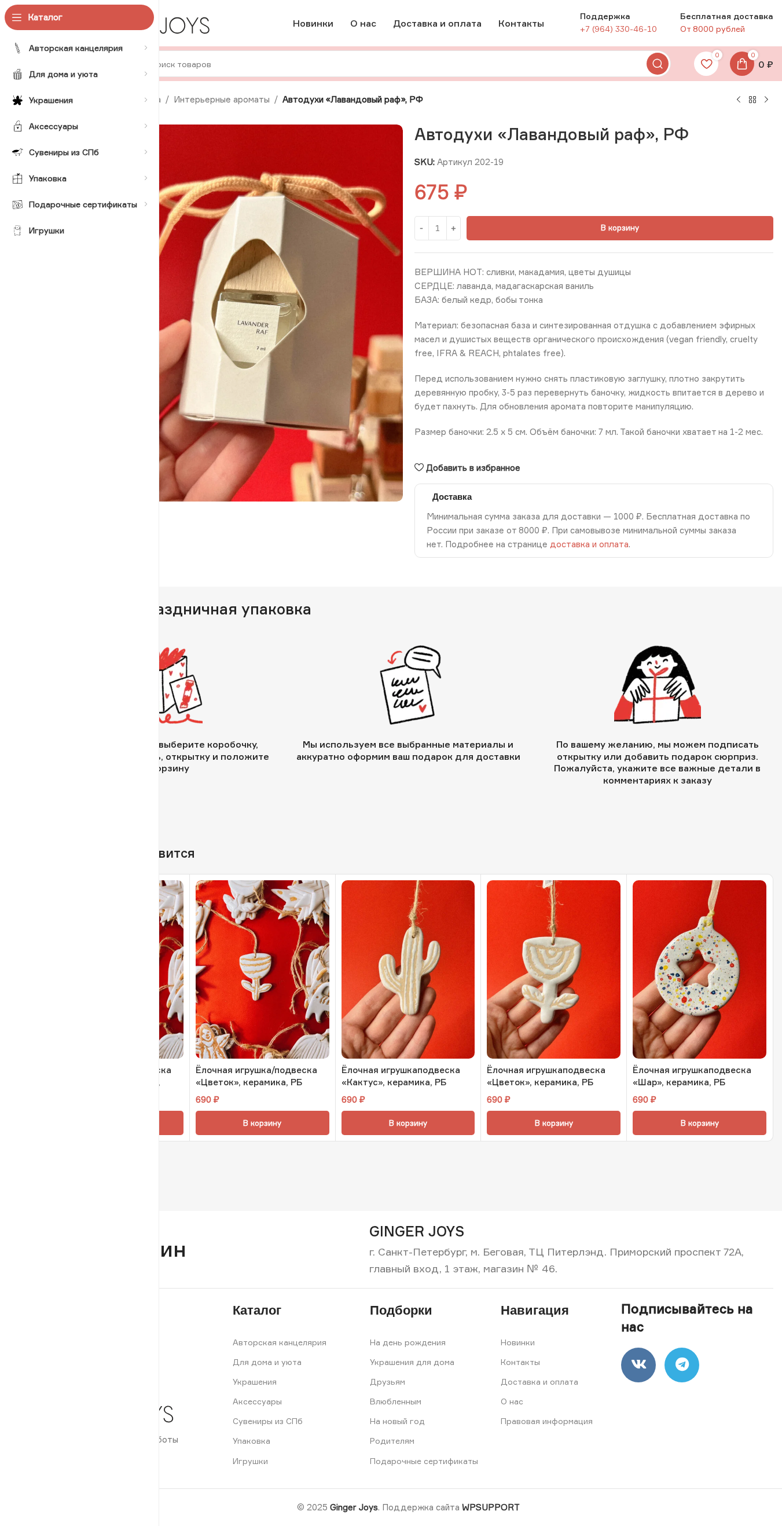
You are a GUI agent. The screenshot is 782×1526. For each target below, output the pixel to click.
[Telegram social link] (681, 1365)
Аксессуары (257, 1401)
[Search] (658, 64)
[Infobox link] (416, 1231)
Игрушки (250, 1461)
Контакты (520, 1362)
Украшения (255, 1381)
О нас (512, 1401)
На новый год (397, 1421)
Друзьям (387, 1381)
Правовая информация (547, 1421)
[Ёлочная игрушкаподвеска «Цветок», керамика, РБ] (554, 969)
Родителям (392, 1441)
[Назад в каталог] (752, 100)
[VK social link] (638, 1365)
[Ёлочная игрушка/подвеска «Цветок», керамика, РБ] (262, 969)
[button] (262, 1123)
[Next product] (766, 100)
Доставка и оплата (539, 1381)
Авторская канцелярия (279, 1342)
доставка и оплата (589, 544)
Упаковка (251, 1441)
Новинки (518, 1342)
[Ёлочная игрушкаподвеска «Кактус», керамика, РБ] (408, 969)
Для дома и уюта (267, 1362)
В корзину (620, 227)
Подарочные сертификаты (424, 1461)
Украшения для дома (412, 1362)
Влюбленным (395, 1401)
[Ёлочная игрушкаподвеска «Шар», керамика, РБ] (699, 969)
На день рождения (408, 1342)
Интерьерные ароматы (222, 99)
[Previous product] (739, 100)
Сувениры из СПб (268, 1421)
